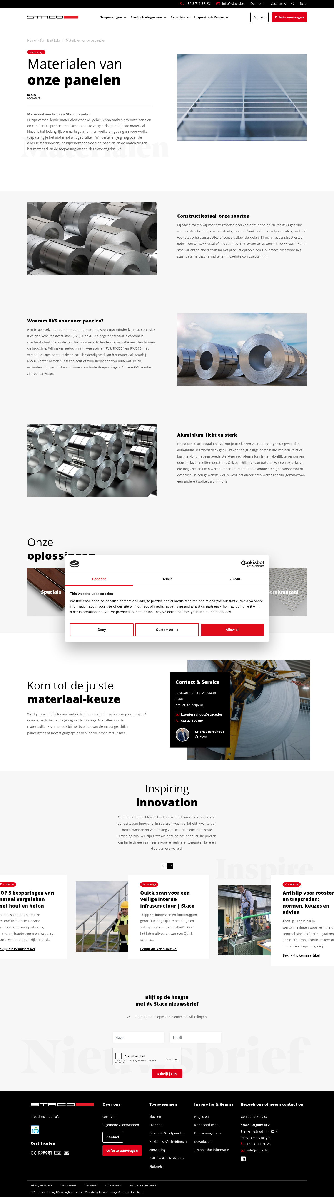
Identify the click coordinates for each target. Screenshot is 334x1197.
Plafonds (156, 1166)
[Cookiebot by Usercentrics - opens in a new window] (244, 564)
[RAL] (57, 1153)
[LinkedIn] (243, 1159)
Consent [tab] (99, 579)
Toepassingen (163, 1104)
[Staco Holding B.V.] (52, 17)
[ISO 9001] (45, 1153)
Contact (112, 1137)
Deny (102, 630)
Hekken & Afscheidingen (168, 1142)
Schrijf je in (167, 1073)
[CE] (33, 1153)
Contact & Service (254, 1117)
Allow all (232, 630)
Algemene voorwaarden (120, 1125)
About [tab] (235, 579)
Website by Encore (96, 1192)
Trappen (155, 1125)
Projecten (201, 1117)
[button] (303, 4)
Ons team (109, 1117)
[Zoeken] (293, 4)
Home (31, 40)
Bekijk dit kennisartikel (158, 949)
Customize (164, 630)
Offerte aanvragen (122, 1150)
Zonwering (157, 1150)
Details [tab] (167, 579)
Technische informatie (211, 1150)
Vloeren (155, 1117)
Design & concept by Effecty (126, 1192)
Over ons (111, 1104)
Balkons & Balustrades (166, 1158)
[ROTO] (35, 1129)
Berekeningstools (207, 1133)
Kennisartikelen (51, 40)
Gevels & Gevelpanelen (167, 1133)
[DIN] (66, 1153)
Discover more (51, 597)
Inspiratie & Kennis (213, 1104)
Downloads (202, 1142)
